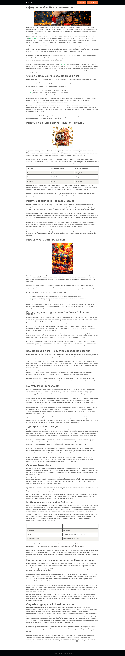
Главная (81, 2)
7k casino (63, 64)
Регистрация (92, 2)
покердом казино (34, 38)
